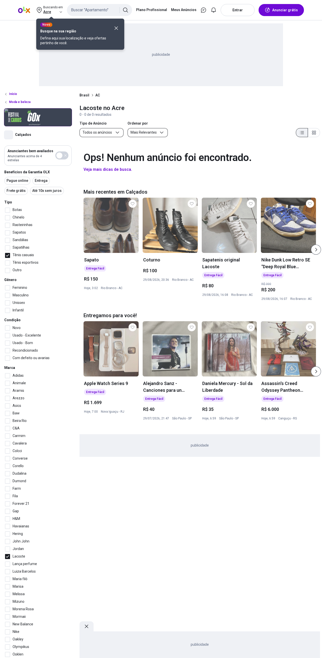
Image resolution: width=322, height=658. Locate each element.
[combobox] (99, 10)
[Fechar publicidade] (86, 626)
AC (97, 95)
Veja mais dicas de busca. (108, 169)
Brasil (84, 95)
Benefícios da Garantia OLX (27, 172)
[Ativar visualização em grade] (314, 132)
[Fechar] (116, 28)
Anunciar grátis (285, 10)
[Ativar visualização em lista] (302, 132)
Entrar (237, 10)
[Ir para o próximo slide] (316, 250)
